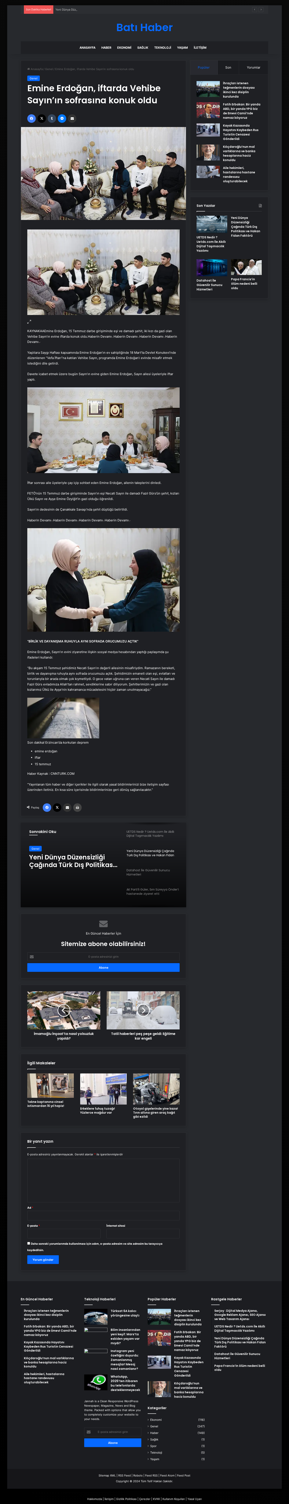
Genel (49, 69)
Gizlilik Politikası (126, 1499)
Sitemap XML (107, 1475)
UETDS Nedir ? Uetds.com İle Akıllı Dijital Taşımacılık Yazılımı (211, 244)
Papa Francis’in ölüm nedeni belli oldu (244, 283)
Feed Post (183, 1475)
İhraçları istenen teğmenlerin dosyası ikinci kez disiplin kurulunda (239, 90)
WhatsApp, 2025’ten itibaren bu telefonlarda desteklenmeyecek (125, 1383)
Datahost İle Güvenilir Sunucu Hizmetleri (63, 861)
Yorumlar (253, 67)
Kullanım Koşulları (173, 1499)
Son (228, 67)
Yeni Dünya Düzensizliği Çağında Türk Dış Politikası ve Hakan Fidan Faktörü (104, 9)
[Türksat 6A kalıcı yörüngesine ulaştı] (95, 1317)
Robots (138, 1475)
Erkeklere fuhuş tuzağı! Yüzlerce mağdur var (97, 1110)
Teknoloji (162, 47)
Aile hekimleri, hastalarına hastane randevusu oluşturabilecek (239, 174)
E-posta (33, 1225)
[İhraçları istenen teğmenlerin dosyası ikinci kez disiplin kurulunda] (208, 89)
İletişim (200, 47)
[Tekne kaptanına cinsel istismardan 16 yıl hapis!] (50, 1085)
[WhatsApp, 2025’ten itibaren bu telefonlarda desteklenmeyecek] (95, 1382)
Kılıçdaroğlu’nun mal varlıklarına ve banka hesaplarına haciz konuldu (239, 153)
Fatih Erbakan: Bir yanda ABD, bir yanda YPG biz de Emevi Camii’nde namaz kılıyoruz (241, 111)
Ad (30, 1207)
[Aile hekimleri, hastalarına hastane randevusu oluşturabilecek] (208, 172)
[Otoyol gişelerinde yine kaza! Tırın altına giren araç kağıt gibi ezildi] (156, 1089)
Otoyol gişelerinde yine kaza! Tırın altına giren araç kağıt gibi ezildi (155, 1112)
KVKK (156, 1499)
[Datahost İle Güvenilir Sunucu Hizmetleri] (212, 267)
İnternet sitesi (115, 1225)
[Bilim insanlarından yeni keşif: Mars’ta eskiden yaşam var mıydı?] (95, 1336)
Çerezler (144, 1499)
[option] (103, 865)
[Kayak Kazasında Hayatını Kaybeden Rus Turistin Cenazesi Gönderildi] (208, 130)
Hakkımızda (94, 1499)
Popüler (204, 67)
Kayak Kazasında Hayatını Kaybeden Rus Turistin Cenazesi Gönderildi (241, 132)
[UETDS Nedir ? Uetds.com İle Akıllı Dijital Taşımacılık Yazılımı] (212, 224)
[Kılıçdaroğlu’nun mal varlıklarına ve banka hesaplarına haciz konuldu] (208, 152)
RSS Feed (124, 1475)
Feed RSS (151, 1475)
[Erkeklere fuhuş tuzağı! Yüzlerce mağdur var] (103, 1089)
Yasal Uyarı (194, 1499)
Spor (153, 1446)
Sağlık (142, 47)
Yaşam (182, 47)
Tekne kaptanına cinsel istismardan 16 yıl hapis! (45, 1104)
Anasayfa (87, 47)
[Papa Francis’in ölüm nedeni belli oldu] (246, 267)
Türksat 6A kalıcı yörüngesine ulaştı (125, 1313)
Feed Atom (167, 1475)
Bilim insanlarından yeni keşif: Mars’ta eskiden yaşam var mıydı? (125, 1336)
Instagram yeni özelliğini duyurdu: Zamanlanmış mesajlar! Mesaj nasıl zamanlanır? (125, 1360)
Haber (106, 47)
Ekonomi (124, 47)
